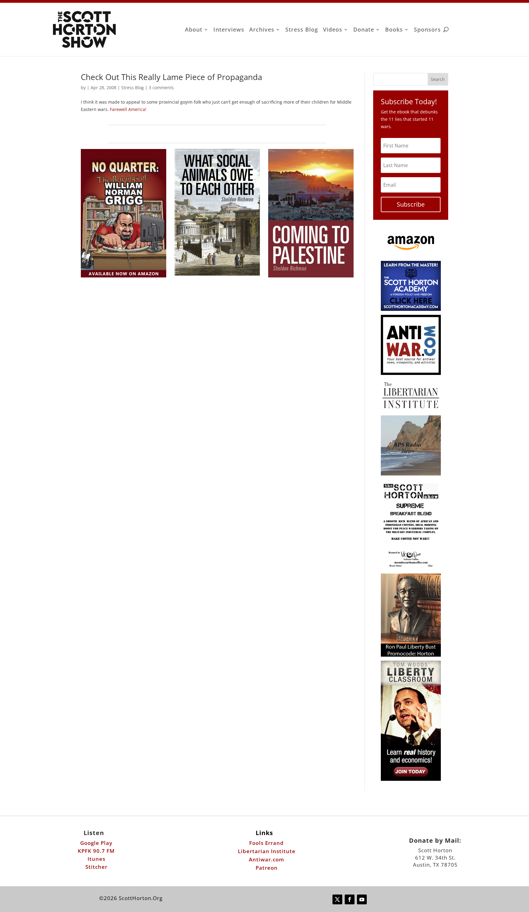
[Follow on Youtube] (362, 899)
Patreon (267, 867)
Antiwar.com (266, 859)
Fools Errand (266, 842)
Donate (363, 30)
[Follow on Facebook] (350, 899)
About (193, 30)
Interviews (228, 30)
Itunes (96, 858)
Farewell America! (128, 109)
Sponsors (427, 30)
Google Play (96, 842)
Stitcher (96, 866)
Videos (332, 30)
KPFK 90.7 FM (96, 850)
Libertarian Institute (266, 851)
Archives (261, 30)
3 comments (161, 87)
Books (394, 30)
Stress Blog (301, 30)
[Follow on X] (337, 899)
